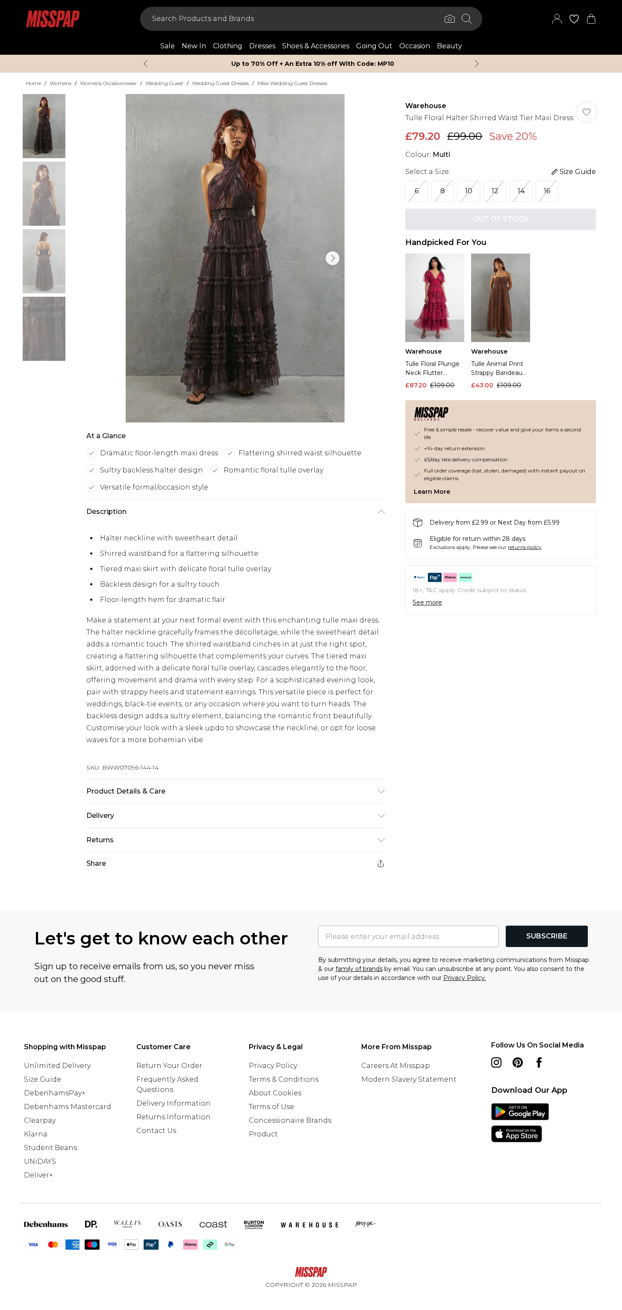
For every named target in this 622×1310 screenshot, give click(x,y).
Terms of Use (271, 1107)
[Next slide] (477, 64)
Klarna (35, 1134)
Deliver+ (38, 1175)
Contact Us (156, 1131)
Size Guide (42, 1079)
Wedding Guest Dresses (220, 83)
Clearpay (40, 1120)
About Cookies (275, 1093)
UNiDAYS (40, 1161)
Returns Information (173, 1117)
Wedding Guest (164, 83)
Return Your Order (169, 1066)
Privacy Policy (273, 1066)
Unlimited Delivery (57, 1066)
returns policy (525, 547)
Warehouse (425, 106)
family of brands (359, 969)
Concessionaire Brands (290, 1120)
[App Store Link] (520, 1122)
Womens (60, 83)
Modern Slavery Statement (409, 1079)
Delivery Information (173, 1103)
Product (263, 1134)
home (33, 83)
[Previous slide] (145, 64)
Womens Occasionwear (108, 83)
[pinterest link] (518, 1062)
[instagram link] (496, 1062)
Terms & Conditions (283, 1079)
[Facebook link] (539, 1062)
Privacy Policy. (464, 978)
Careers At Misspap (395, 1066)
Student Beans (50, 1148)
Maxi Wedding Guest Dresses (292, 83)
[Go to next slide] (332, 258)
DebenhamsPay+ (54, 1093)
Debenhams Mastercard (67, 1107)
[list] (235, 258)
